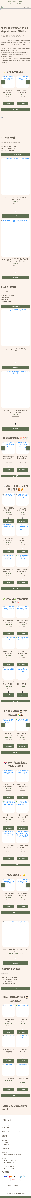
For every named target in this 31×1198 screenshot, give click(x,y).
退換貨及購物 (5, 1144)
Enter (15, 988)
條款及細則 (5, 1142)
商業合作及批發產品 (7, 1126)
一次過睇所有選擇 (15, 155)
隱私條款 (4, 1140)
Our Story (4, 1124)
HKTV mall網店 (6, 1128)
